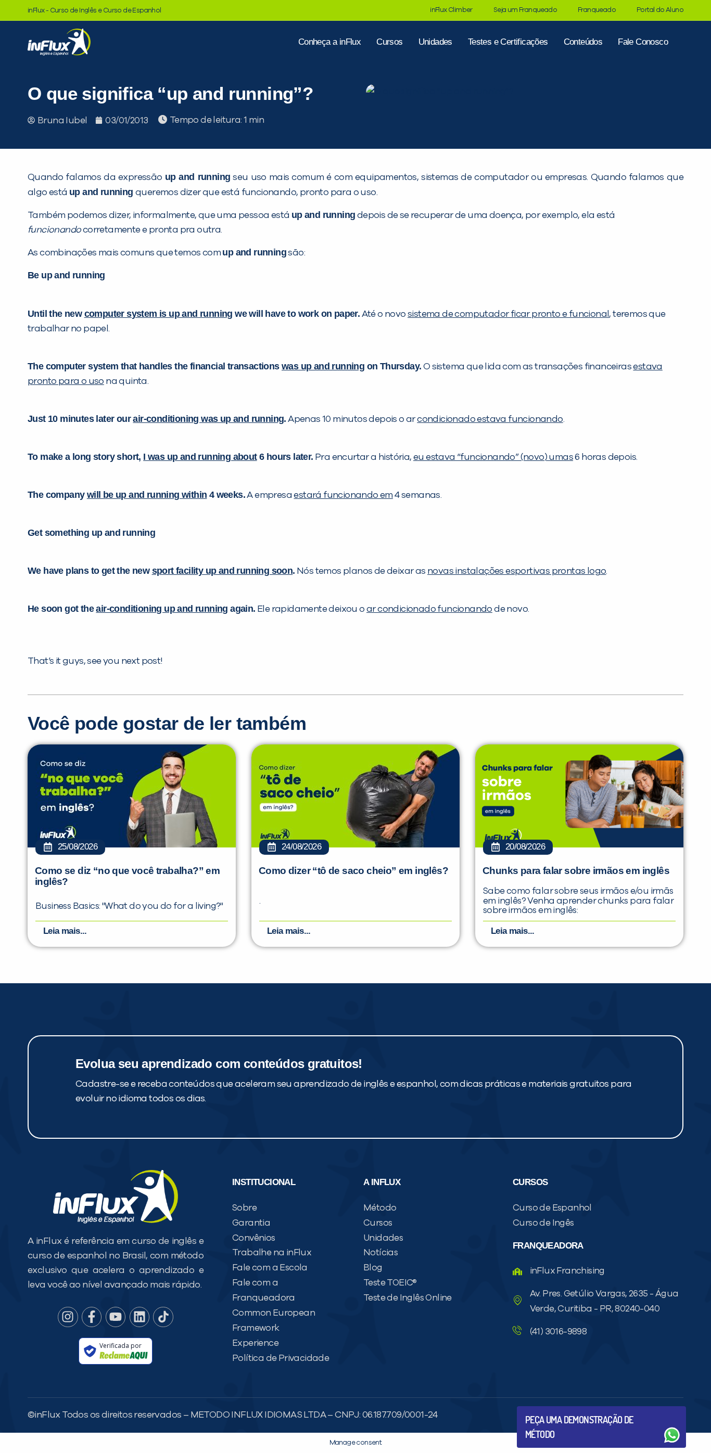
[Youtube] (115, 1317)
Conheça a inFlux (329, 42)
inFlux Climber (451, 10)
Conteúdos (583, 42)
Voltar (549, 1410)
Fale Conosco (643, 42)
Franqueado (597, 10)
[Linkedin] (139, 1317)
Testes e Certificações (508, 42)
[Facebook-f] (91, 1317)
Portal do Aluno (660, 10)
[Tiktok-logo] (163, 1317)
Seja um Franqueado (525, 10)
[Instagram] (68, 1317)
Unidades (435, 42)
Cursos (389, 42)
